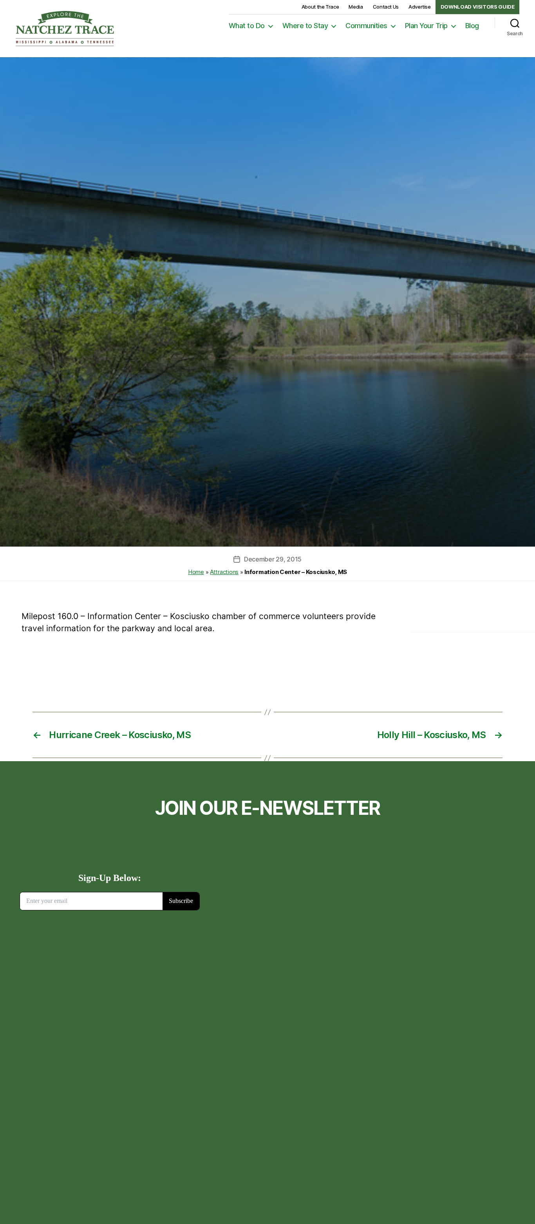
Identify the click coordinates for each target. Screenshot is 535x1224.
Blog (472, 26)
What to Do (247, 26)
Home (196, 572)
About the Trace (320, 7)
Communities (366, 26)
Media (356, 7)
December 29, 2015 (273, 559)
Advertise (419, 7)
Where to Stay (305, 26)
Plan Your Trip (426, 26)
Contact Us (386, 7)
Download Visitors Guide (478, 7)
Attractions (224, 572)
